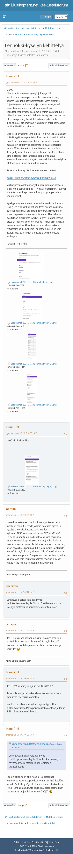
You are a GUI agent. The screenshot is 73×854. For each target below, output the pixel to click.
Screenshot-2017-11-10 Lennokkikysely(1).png (33, 322)
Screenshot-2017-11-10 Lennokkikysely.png (32, 281)
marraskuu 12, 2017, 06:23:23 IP (20, 734)
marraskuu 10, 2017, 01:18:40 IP (23, 82)
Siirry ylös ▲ (54, 842)
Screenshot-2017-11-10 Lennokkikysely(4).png (33, 486)
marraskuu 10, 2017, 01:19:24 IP (23, 433)
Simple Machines (46, 846)
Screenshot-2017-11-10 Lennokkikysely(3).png (33, 404)
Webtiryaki (18, 842)
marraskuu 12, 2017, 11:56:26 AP (20, 630)
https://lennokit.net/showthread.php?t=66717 (31, 177)
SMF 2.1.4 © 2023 (28, 846)
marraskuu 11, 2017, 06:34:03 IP (20, 515)
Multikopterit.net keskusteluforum (39, 5)
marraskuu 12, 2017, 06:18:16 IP (20, 678)
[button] (4, 16)
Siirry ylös (9, 805)
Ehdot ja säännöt (39, 842)
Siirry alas (9, 65)
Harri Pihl (12, 76)
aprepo (11, 509)
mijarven (12, 586)
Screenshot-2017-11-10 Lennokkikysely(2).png (33, 363)
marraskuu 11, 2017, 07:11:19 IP (20, 592)
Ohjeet (27, 842)
